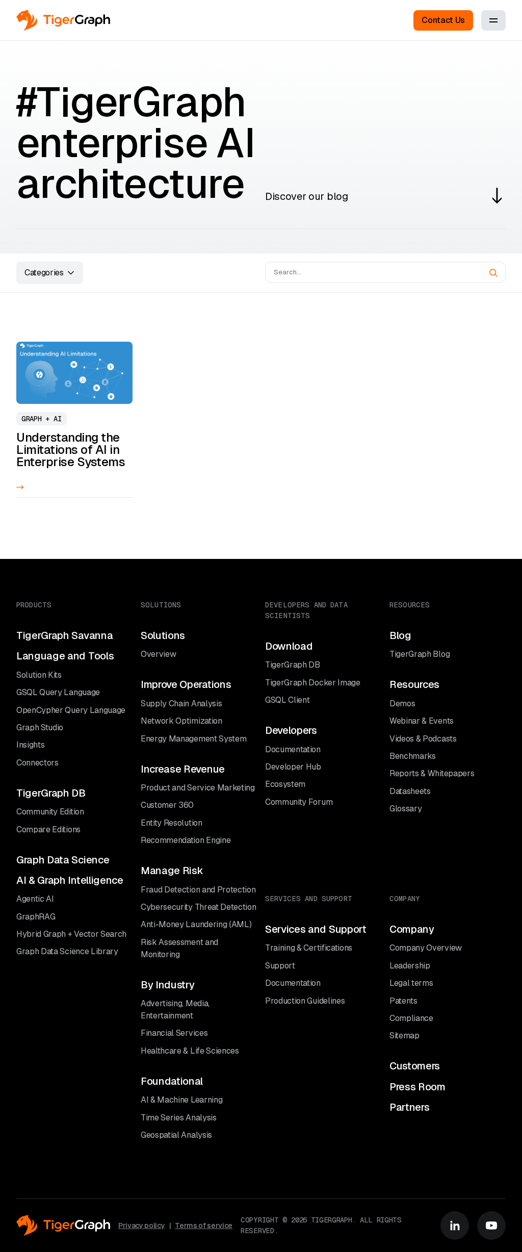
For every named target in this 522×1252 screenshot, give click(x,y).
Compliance (411, 1018)
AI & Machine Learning (181, 1100)
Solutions (163, 635)
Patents (403, 1001)
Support (280, 965)
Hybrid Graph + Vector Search (71, 934)
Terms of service (203, 1225)
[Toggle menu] (493, 20)
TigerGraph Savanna (64, 635)
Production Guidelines (305, 1001)
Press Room (417, 1086)
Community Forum (298, 802)
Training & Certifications (308, 948)
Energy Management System (193, 739)
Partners (409, 1107)
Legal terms (411, 983)
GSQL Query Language (58, 692)
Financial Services (174, 1033)
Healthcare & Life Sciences (190, 1051)
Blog (400, 635)
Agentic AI (35, 899)
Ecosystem (285, 784)
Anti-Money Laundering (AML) (196, 924)
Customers (414, 1065)
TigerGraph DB (51, 793)
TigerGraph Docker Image (312, 682)
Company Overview (425, 948)
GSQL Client (287, 700)
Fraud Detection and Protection (198, 890)
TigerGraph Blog (419, 654)
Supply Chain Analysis (181, 703)
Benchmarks (412, 756)
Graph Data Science (62, 859)
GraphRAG (35, 917)
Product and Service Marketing (198, 788)
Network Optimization (181, 721)
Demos (402, 703)
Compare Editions (48, 829)
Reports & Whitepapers (431, 773)
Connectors (37, 763)
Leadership (409, 965)
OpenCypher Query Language (70, 710)
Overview (158, 654)
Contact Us (443, 20)
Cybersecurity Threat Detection (198, 907)
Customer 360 (167, 805)
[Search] (493, 273)
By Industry (167, 984)
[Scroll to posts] (497, 196)
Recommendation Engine (185, 840)
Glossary (405, 808)
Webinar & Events (421, 721)
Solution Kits (39, 675)
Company (411, 929)
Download (288, 646)
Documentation (293, 749)
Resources (414, 684)
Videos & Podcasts (423, 739)
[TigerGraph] (63, 20)
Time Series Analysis (179, 1117)
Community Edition (50, 811)
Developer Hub (293, 767)
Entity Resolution (171, 823)
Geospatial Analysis (176, 1135)
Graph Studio (39, 727)
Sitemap (404, 1035)
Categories (44, 272)
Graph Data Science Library (67, 951)
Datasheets (410, 791)
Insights (30, 745)
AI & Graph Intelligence (69, 880)
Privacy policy (141, 1225)
